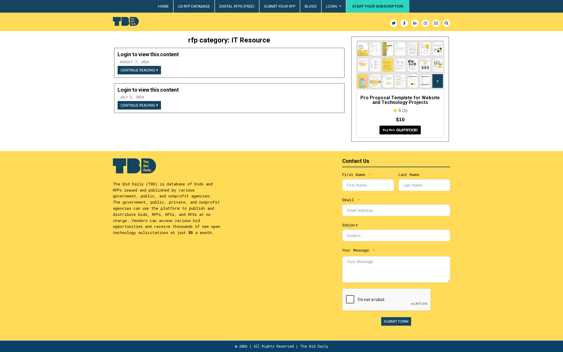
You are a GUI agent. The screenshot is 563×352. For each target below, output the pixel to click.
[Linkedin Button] (414, 23)
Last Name (408, 174)
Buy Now (389, 130)
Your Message (355, 250)
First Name (353, 174)
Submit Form (396, 321)
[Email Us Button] (436, 23)
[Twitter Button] (393, 23)
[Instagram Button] (425, 23)
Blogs (311, 6)
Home (163, 6)
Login (331, 6)
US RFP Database (194, 6)
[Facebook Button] (404, 23)
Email (348, 199)
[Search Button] (446, 23)
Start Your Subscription (377, 6)
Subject (350, 225)
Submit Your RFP (279, 6)
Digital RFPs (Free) (237, 6)
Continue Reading (141, 71)
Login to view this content (148, 54)
